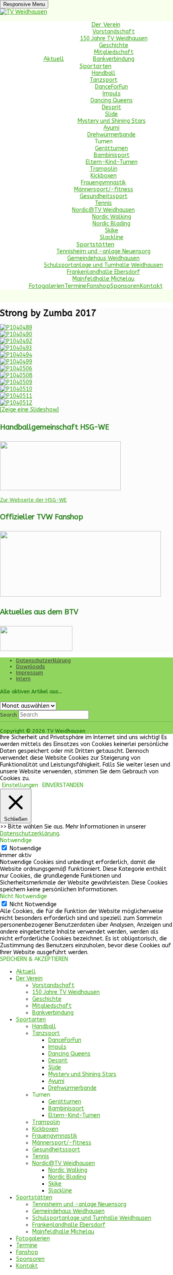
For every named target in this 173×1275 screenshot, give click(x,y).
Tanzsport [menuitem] (46, 1033)
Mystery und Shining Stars (112, 121)
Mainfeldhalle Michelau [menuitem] (63, 1231)
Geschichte (113, 45)
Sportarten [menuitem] (31, 1019)
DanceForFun (111, 86)
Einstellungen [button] (20, 785)
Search (8, 715)
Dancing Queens (112, 100)
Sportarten (95, 66)
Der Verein (105, 24)
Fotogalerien (46, 285)
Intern (23, 679)
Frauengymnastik (103, 182)
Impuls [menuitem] (57, 1047)
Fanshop (98, 285)
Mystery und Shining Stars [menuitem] (82, 1074)
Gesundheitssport (104, 196)
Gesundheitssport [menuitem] (56, 1149)
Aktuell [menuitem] (26, 971)
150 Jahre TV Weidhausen (114, 38)
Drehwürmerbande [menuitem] (72, 1088)
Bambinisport (112, 155)
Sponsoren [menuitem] (30, 1259)
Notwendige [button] (16, 840)
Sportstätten (95, 244)
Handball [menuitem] (44, 1026)
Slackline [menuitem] (60, 1190)
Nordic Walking (111, 216)
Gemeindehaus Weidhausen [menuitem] (68, 1211)
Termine (75, 285)
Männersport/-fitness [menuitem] (61, 1142)
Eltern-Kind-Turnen (112, 162)
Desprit (111, 107)
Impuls (112, 93)
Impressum (29, 673)
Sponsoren (125, 285)
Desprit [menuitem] (58, 1060)
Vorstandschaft (114, 31)
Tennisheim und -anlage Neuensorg (103, 251)
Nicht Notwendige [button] (23, 896)
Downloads (30, 666)
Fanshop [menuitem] (27, 1252)
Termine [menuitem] (26, 1245)
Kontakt (151, 285)
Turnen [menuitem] (41, 1094)
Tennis (103, 203)
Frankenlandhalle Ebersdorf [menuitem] (68, 1224)
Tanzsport (103, 79)
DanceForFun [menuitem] (64, 1040)
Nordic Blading (111, 223)
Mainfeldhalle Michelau (103, 278)
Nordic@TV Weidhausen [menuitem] (63, 1163)
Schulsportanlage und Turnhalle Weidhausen (103, 265)
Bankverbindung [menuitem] (53, 1012)
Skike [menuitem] (55, 1183)
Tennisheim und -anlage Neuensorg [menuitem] (79, 1204)
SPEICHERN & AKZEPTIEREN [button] (34, 959)
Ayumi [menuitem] (56, 1081)
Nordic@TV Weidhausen (103, 210)
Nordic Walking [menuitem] (67, 1170)
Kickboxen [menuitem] (45, 1129)
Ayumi (111, 127)
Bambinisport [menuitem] (66, 1108)
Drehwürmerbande (111, 134)
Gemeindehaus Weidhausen (103, 258)
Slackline (112, 237)
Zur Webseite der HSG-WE (33, 500)
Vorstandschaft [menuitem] (53, 985)
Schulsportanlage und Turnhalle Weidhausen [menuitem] (91, 1218)
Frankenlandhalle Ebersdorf (103, 272)
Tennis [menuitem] (40, 1156)
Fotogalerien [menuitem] (33, 1238)
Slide (111, 114)
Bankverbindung (113, 59)
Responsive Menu (24, 4)
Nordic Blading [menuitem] (67, 1177)
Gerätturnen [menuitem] (64, 1101)
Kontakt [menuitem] (27, 1266)
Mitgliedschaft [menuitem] (52, 1005)
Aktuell (53, 58)
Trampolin (103, 168)
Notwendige (25, 848)
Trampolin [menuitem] (46, 1122)
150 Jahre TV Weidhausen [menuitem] (66, 992)
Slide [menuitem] (54, 1067)
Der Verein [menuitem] (29, 978)
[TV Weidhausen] (23, 11)
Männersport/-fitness (103, 189)
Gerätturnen (111, 148)
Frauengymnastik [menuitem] (54, 1135)
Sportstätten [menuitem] (34, 1197)
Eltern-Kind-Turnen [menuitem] (74, 1115)
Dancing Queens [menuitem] (69, 1053)
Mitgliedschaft (114, 52)
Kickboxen (104, 175)
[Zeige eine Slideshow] (29, 409)
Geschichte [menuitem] (47, 999)
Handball (103, 73)
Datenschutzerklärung (43, 660)
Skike (111, 230)
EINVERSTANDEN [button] (62, 785)
